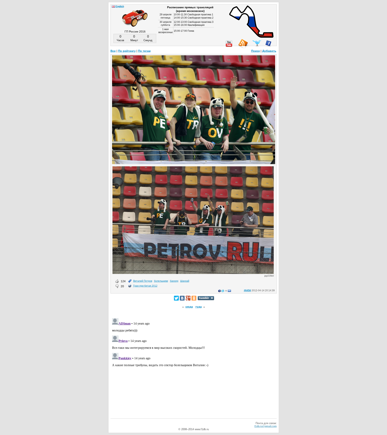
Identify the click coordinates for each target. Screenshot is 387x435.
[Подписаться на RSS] (242, 44)
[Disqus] (193, 367)
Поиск (255, 50)
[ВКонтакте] (182, 298)
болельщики (161, 281)
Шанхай (184, 281)
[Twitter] (176, 298)
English (119, 6)
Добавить (269, 50)
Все (113, 50)
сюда (189, 306)
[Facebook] (268, 43)
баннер (174, 281)
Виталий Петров (142, 281)
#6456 (247, 290)
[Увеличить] (193, 163)
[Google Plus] (188, 298)
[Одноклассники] (193, 298)
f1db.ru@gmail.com (265, 426)
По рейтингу (127, 50)
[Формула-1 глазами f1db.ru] (135, 14)
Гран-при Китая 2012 (145, 285)
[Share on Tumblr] (206, 298)
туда (198, 306)
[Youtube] (229, 43)
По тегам (144, 50)
